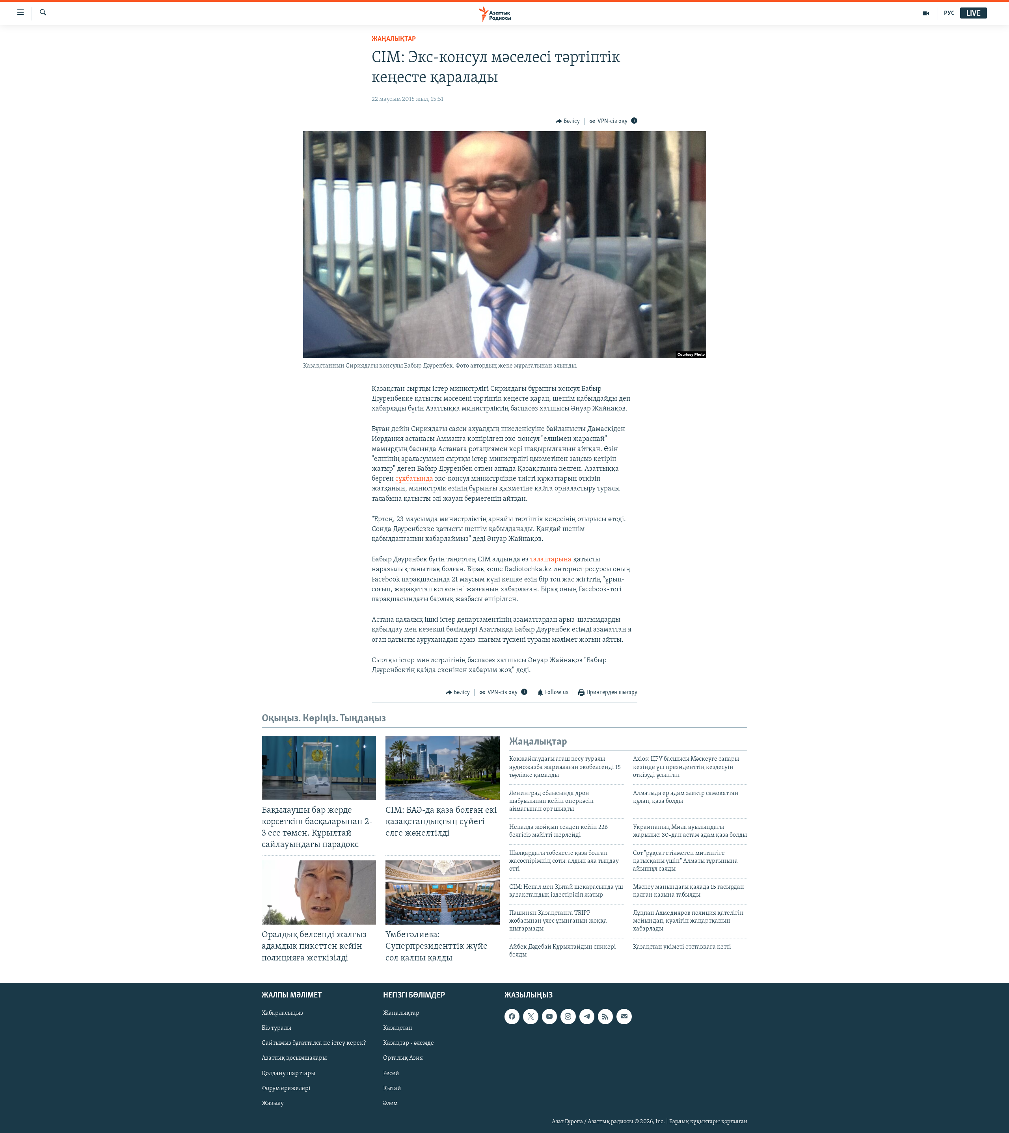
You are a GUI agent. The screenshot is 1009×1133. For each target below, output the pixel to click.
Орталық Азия (403, 1058)
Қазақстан (397, 1028)
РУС (949, 13)
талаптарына (551, 559)
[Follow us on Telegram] (586, 1016)
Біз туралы (276, 1028)
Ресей (391, 1073)
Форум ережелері (286, 1088)
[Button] (568, 121)
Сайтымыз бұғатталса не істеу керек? (314, 1043)
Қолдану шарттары (288, 1073)
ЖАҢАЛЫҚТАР (394, 39)
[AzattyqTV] (926, 13)
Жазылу (273, 1103)
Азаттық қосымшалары (294, 1058)
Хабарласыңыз (282, 1013)
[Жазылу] (623, 1016)
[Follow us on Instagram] (567, 1016)
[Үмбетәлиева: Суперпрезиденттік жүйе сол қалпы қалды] (442, 892)
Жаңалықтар (401, 1013)
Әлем (390, 1103)
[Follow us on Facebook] (511, 1016)
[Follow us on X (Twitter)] (530, 1016)
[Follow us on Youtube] (549, 1016)
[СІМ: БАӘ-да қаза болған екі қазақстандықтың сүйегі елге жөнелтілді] (442, 768)
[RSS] (605, 1016)
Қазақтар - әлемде (408, 1043)
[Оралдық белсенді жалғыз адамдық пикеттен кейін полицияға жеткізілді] (319, 892)
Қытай (392, 1088)
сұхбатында (414, 479)
